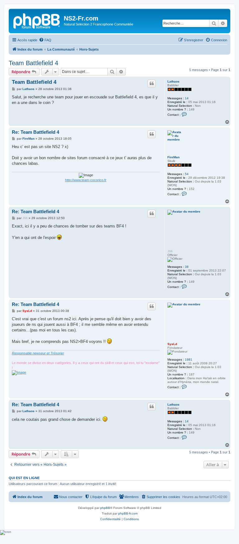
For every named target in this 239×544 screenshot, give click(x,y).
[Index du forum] (37, 20)
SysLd (172, 344)
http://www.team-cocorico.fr (85, 180)
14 (187, 98)
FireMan (173, 157)
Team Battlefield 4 (33, 63)
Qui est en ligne (24, 478)
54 (187, 174)
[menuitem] (45, 40)
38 (187, 266)
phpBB (105, 508)
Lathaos (173, 81)
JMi (170, 251)
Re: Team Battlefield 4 (35, 132)
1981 (188, 359)
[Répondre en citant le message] (152, 83)
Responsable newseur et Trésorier (38, 353)
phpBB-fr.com (128, 513)
